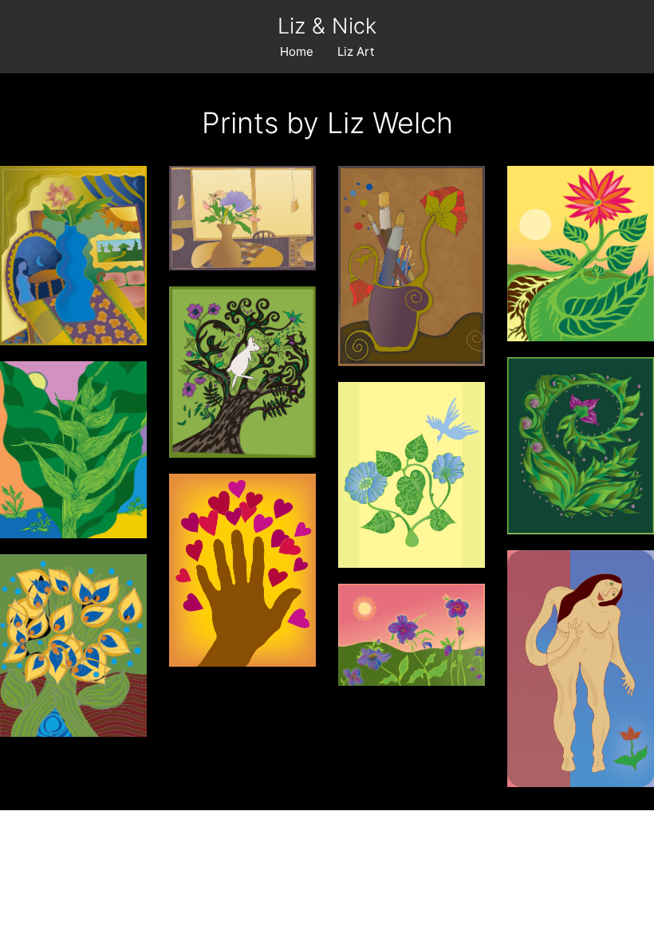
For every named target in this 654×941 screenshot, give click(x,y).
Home (296, 51)
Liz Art (355, 51)
